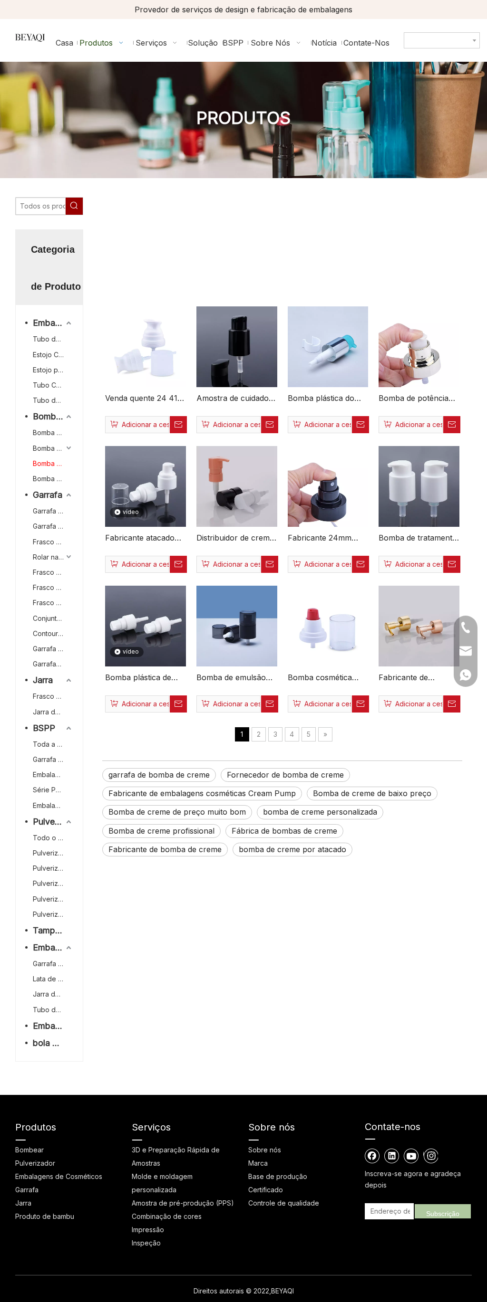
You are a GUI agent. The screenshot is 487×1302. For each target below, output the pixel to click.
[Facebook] (372, 1155)
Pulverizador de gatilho (53, 853)
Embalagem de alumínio (53, 947)
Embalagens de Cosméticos (58, 1176)
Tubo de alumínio (53, 1010)
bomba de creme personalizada (320, 812)
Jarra (43, 680)
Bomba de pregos (53, 479)
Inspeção (146, 1243)
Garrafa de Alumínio (53, 526)
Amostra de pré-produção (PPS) (183, 1203)
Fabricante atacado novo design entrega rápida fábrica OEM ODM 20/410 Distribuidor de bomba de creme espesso (145, 538)
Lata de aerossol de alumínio (53, 979)
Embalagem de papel (53, 774)
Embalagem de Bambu (53, 1026)
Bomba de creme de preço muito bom (177, 812)
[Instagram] (430, 1155)
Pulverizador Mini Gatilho (53, 868)
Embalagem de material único (53, 805)
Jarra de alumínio (53, 994)
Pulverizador (53, 822)
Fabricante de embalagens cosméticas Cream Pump (202, 793)
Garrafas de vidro (53, 664)
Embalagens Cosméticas (53, 323)
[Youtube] (411, 1155)
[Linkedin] (391, 1155)
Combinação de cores (167, 1216)
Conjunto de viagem (53, 618)
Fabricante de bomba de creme (165, 849)
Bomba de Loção (53, 448)
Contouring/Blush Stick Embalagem (53, 633)
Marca (258, 1163)
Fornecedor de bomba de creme (285, 774)
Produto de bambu (44, 1216)
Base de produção (277, 1176)
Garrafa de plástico (53, 649)
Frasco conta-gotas (53, 603)
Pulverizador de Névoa (53, 883)
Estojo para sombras (53, 370)
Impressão (148, 1230)
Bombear (50, 416)
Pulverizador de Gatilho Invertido (53, 914)
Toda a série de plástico (53, 744)
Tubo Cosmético (53, 385)
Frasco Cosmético (53, 572)
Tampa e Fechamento (53, 930)
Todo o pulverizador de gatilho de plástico (53, 838)
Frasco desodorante (53, 587)
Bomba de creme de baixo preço (372, 793)
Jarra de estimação (53, 712)
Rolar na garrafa (53, 557)
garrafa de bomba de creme (159, 774)
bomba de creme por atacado (292, 849)
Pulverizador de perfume (53, 899)
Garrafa (47, 495)
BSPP (44, 728)
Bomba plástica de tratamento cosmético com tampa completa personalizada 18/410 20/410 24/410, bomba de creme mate (144, 678)
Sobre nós (264, 1150)
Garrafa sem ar (53, 511)
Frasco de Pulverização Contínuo (53, 542)
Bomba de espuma (53, 432)
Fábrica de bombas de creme (284, 831)
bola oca (50, 1043)
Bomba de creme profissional (161, 831)
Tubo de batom (53, 400)
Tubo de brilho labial (53, 339)
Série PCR (49, 790)
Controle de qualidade (283, 1203)
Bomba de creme (53, 463)
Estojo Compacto (53, 355)
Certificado (265, 1190)
